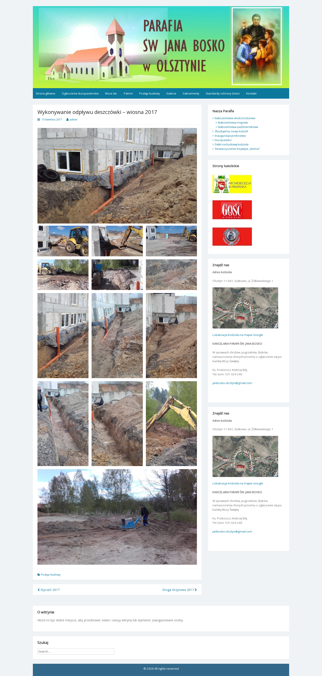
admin (73, 119)
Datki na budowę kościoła (231, 144)
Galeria (171, 93)
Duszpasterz (223, 140)
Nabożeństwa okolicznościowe (235, 118)
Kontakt (251, 93)
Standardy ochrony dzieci (223, 93)
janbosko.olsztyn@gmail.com (232, 383)
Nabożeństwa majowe (233, 122)
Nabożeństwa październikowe (238, 127)
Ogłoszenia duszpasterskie (80, 93)
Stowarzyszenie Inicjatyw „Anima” (237, 149)
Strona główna (45, 93)
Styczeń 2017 (50, 590)
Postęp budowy (149, 93)
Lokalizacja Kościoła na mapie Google (237, 335)
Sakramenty (191, 93)
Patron (128, 93)
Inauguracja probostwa (230, 136)
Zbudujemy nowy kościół (231, 131)
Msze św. (111, 93)
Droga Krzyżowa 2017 (178, 590)
